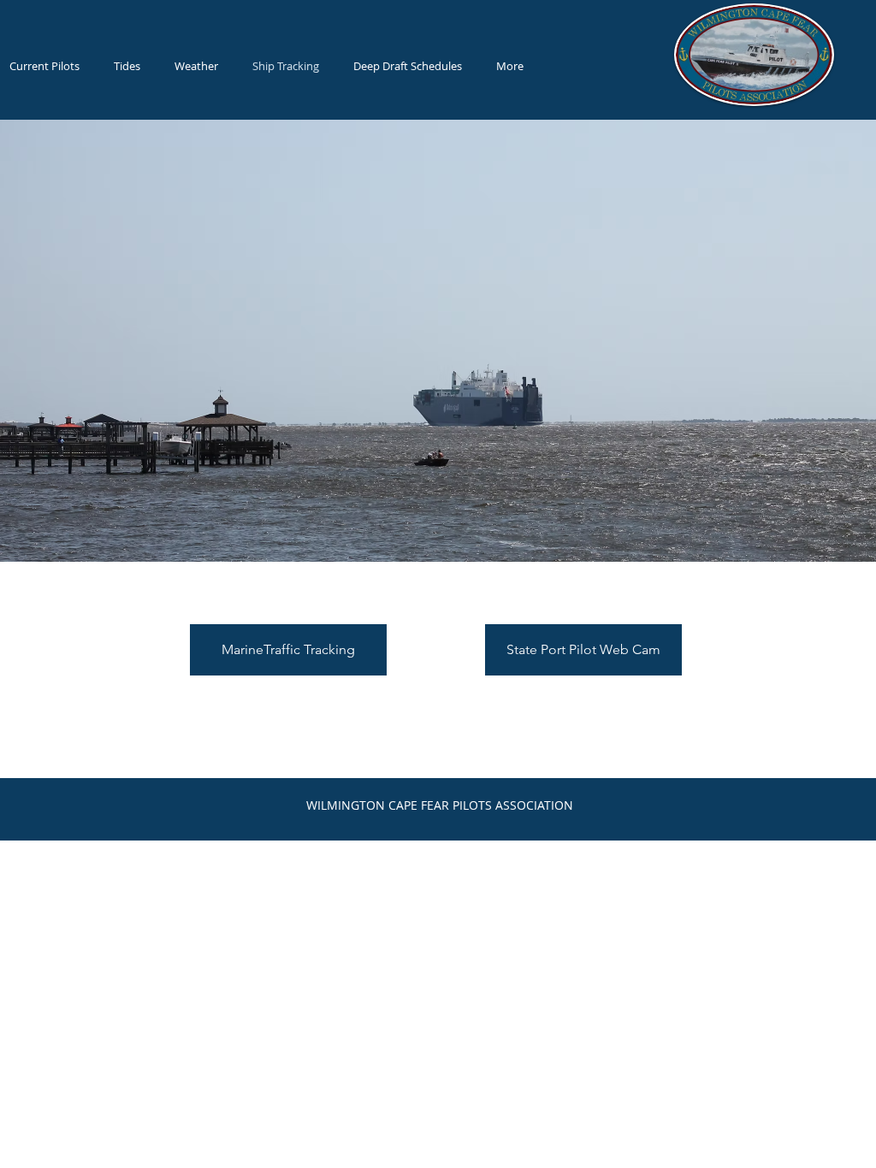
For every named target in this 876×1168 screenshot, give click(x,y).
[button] (407, 65)
